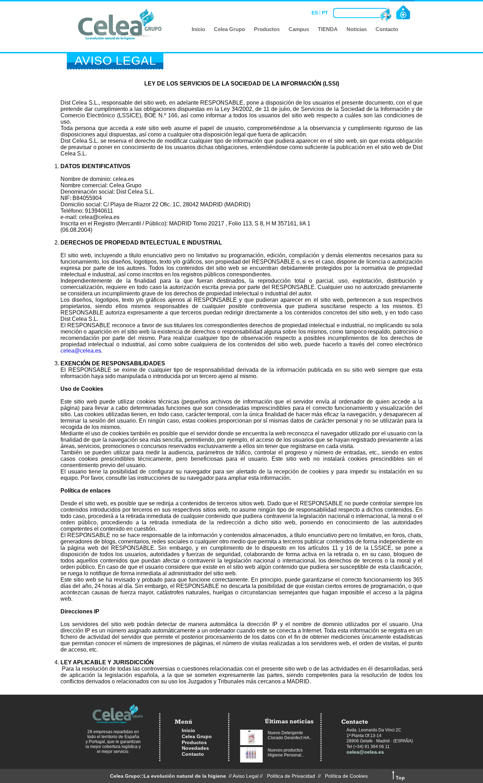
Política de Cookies (346, 776)
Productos (267, 29)
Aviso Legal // (249, 776)
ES (315, 13)
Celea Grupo (197, 736)
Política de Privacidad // (295, 776)
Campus (299, 29)
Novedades (195, 748)
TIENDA (328, 29)
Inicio (198, 29)
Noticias (357, 29)
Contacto (387, 29)
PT (325, 13)
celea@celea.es (80, 351)
